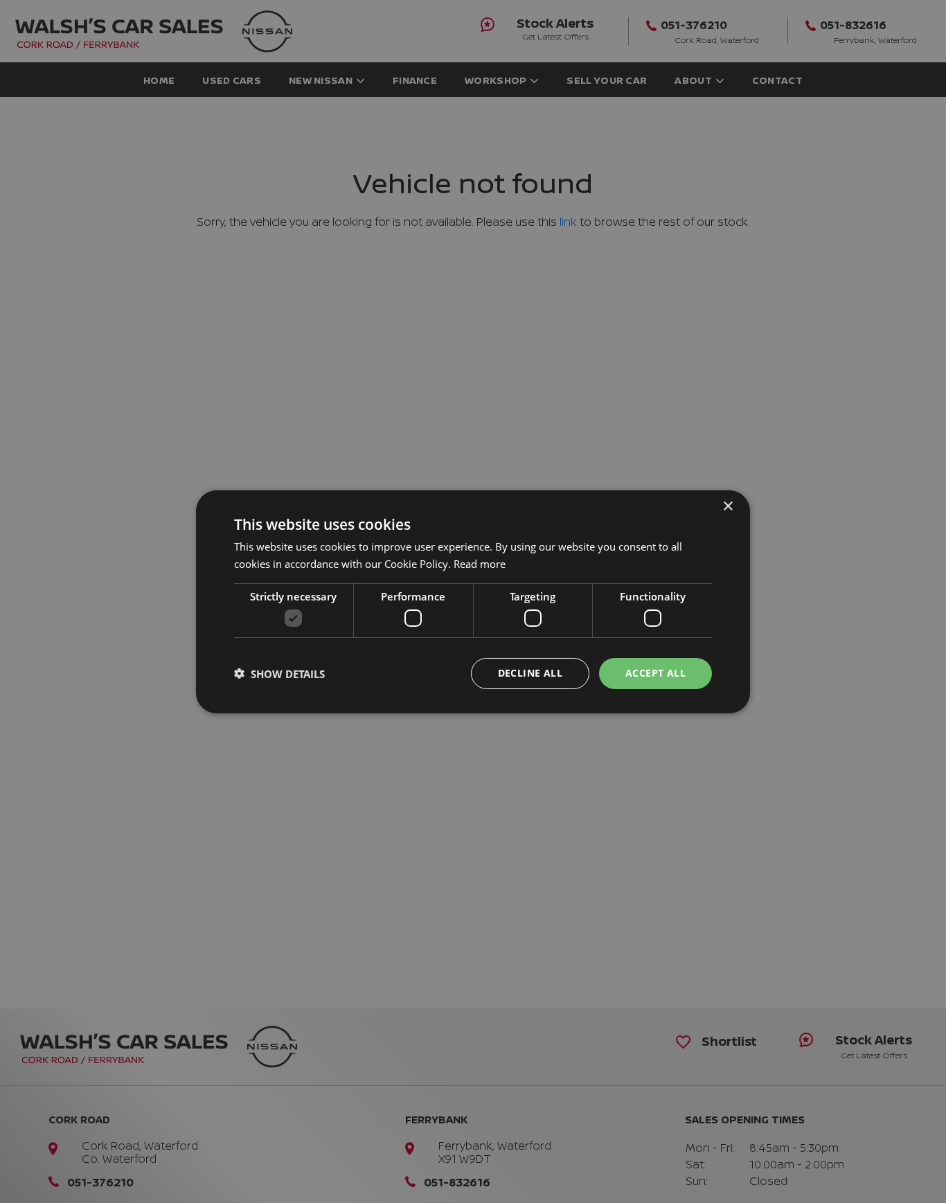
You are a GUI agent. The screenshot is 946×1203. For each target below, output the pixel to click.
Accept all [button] (655, 672)
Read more (480, 564)
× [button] (727, 506)
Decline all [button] (530, 672)
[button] (279, 673)
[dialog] (473, 601)
